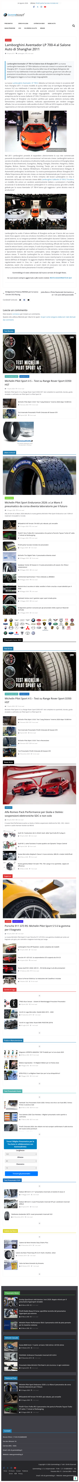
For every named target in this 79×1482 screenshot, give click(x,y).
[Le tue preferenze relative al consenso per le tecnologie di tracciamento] (75, 1478)
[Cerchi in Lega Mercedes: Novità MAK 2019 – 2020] (10, 1003)
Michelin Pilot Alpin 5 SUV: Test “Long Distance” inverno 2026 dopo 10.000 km (44, 402)
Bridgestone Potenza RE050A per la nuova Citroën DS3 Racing (21, 293)
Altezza (20, 1157)
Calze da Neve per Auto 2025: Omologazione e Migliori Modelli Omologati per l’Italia (45, 1264)
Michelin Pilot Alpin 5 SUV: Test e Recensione (33, 740)
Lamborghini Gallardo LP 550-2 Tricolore (58, 179)
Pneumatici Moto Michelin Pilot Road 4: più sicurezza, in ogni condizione (44, 1365)
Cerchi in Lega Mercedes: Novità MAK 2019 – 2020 (36, 1002)
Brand (42, 28)
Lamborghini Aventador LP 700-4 (25, 83)
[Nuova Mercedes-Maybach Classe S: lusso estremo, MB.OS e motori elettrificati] (9, 855)
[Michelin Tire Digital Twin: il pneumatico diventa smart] (9, 556)
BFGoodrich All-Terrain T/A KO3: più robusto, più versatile (38, 523)
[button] (14, 23)
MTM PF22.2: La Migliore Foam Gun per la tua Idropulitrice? (39, 1063)
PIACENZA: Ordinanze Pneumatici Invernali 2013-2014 (37, 1355)
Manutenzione (10, 28)
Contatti (18, 1471)
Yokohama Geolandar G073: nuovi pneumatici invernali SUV (31, 1204)
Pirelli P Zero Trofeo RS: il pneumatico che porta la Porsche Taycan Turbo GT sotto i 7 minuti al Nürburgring (46, 534)
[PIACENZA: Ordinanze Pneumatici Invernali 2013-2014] (10, 1356)
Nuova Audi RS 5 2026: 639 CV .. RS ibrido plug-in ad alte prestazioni (41, 968)
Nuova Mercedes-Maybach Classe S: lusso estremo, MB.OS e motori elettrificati (45, 854)
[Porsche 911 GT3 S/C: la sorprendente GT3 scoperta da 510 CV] (9, 959)
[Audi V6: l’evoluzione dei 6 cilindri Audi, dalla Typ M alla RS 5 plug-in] (9, 834)
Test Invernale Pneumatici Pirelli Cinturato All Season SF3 (38, 412)
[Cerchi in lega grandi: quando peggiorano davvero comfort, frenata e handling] (10, 1024)
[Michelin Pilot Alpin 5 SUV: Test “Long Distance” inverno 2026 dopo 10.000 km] (9, 403)
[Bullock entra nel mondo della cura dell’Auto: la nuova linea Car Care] (10, 1075)
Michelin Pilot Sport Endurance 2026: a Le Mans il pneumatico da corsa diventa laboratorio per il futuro (36, 504)
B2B (15, 1473)
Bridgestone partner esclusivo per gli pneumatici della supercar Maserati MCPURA (43, 609)
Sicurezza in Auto (30, 28)
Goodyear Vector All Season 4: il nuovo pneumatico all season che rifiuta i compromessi (43, 566)
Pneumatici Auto (17, 921)
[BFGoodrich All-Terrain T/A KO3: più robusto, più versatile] (9, 525)
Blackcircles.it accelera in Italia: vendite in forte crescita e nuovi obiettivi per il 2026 (45, 587)
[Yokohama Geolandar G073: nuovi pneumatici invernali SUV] (7, 1206)
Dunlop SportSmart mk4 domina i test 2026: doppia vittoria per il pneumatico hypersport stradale (43, 1300)
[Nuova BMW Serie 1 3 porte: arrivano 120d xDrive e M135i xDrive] (10, 1346)
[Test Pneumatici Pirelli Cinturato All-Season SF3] (9, 752)
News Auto (52, 23)
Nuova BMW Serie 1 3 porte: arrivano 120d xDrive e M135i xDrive (41, 1345)
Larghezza (20, 1150)
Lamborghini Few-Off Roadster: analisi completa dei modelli (38, 947)
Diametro (20, 1164)
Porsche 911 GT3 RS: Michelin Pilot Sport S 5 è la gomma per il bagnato (37, 927)
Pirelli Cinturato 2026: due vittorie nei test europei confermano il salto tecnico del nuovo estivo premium (46, 1116)
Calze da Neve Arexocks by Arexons (31, 1253)
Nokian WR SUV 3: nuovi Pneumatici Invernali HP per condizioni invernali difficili (44, 1193)
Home (5, 1471)
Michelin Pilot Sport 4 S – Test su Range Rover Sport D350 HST (38, 382)
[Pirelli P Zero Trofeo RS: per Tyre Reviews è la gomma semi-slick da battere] (10, 1128)
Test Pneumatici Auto (11, 376)
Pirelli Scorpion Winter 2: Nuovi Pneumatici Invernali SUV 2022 (40, 1214)
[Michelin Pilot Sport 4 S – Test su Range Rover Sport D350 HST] (39, 354)
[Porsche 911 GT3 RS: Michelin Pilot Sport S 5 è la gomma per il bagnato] (39, 899)
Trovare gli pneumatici (21, 1173)
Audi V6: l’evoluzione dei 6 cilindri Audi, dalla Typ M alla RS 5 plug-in (41, 833)
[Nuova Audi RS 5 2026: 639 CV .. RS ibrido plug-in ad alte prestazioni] (9, 969)
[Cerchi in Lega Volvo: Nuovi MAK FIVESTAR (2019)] (10, 1014)
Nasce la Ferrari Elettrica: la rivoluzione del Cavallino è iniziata (39, 979)
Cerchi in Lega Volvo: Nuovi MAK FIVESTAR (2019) (36, 1012)
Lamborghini (21, 53)
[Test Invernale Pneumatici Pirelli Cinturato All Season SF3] (9, 413)
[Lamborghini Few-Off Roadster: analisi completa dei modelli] (9, 948)
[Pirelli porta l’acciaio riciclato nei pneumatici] (9, 546)
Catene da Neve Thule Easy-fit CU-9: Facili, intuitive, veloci (36, 1243)
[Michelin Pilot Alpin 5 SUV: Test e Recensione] (9, 742)
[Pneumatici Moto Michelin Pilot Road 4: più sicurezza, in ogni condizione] (10, 1366)
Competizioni (9, 498)
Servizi (11, 1473)
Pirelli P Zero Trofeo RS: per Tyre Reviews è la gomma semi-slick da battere (45, 1127)
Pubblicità (25, 1471)
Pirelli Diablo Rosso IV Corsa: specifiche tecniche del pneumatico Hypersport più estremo (42, 1312)
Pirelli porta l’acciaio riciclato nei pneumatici (33, 545)
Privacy (20, 1473)
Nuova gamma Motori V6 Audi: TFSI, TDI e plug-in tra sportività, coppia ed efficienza (43, 865)
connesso (16, 314)
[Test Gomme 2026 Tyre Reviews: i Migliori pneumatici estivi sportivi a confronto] (10, 1105)
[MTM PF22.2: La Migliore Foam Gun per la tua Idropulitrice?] (10, 1064)
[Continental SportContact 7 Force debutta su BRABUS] (9, 578)
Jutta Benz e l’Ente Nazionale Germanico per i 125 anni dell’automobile (57, 293)
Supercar (8, 40)
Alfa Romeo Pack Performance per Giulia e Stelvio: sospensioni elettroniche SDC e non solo (34, 813)
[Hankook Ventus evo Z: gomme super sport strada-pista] (9, 599)
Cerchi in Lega (23, 23)
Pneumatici (9, 23)
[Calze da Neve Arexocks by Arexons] (10, 1255)
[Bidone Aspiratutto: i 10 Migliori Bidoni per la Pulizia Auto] (10, 1054)
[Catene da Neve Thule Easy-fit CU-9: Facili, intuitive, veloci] (9, 1244)
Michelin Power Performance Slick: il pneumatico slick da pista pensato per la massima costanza (45, 1324)
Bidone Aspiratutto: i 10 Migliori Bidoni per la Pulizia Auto (39, 1052)
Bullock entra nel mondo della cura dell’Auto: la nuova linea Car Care (43, 1073)
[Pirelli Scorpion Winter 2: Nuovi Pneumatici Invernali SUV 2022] (10, 1216)
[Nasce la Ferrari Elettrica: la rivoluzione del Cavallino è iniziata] (9, 980)
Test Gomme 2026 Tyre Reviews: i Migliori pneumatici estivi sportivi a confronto (43, 1104)
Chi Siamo (12, 1471)
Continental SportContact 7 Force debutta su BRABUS (36, 577)
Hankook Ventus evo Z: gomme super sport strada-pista (37, 598)
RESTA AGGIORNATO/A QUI (61, 278)
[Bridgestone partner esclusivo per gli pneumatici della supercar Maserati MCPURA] (9, 610)
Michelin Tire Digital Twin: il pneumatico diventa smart (37, 555)
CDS (19, 28)
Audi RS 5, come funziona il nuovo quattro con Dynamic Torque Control (42, 843)
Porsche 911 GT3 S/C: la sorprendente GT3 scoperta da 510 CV (39, 957)
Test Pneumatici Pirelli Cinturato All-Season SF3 (34, 751)
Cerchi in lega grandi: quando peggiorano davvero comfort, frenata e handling (46, 1023)
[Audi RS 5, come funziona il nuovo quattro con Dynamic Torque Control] (9, 845)
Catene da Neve (39, 23)
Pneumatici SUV (24, 376)
